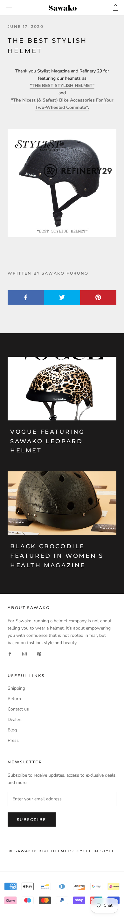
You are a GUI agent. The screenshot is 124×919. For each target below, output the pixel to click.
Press (13, 740)
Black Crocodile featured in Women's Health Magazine (56, 555)
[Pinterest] (39, 653)
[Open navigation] (9, 8)
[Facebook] (10, 653)
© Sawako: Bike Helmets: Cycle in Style (62, 851)
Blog (12, 730)
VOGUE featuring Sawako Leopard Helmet (47, 441)
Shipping (16, 688)
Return (14, 699)
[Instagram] (24, 653)
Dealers (15, 720)
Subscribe (31, 819)
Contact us (18, 709)
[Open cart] (115, 8)
